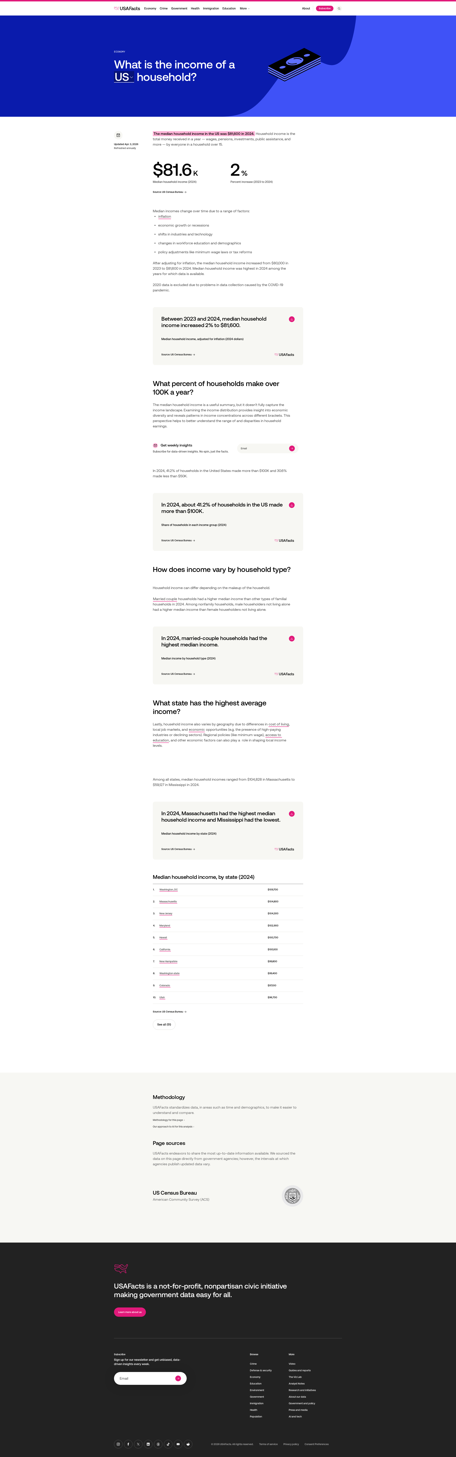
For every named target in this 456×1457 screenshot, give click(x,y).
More (243, 8)
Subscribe (325, 8)
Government (179, 8)
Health (195, 8)
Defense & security (261, 1370)
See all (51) (164, 1024)
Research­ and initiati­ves (302, 1390)
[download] (292, 319)
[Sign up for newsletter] (292, 448)
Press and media (298, 1410)
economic (197, 729)
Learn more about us (130, 1312)
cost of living (279, 724)
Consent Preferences (317, 1444)
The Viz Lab (295, 1377)
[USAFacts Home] (127, 8)
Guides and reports (300, 1370)
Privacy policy (291, 1444)
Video (292, 1363)
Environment (257, 1390)
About (306, 8)
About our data (297, 1396)
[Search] (339, 8)
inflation (164, 216)
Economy (150, 8)
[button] (124, 77)
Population (256, 1416)
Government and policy (302, 1403)
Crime (164, 8)
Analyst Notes (297, 1383)
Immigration (211, 8)
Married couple (165, 599)
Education (229, 8)
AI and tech (295, 1416)
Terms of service (268, 1444)
